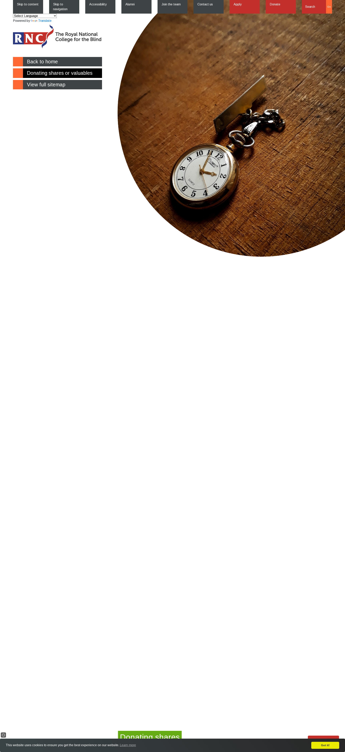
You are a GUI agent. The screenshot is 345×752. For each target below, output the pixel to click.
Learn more (128, 745)
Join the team (171, 4)
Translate (45, 20)
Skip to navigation (60, 7)
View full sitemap (46, 84)
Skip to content (28, 4)
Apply (238, 4)
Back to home (42, 61)
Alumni (130, 4)
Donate (275, 4)
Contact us (205, 4)
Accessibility (98, 4)
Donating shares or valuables (59, 73)
